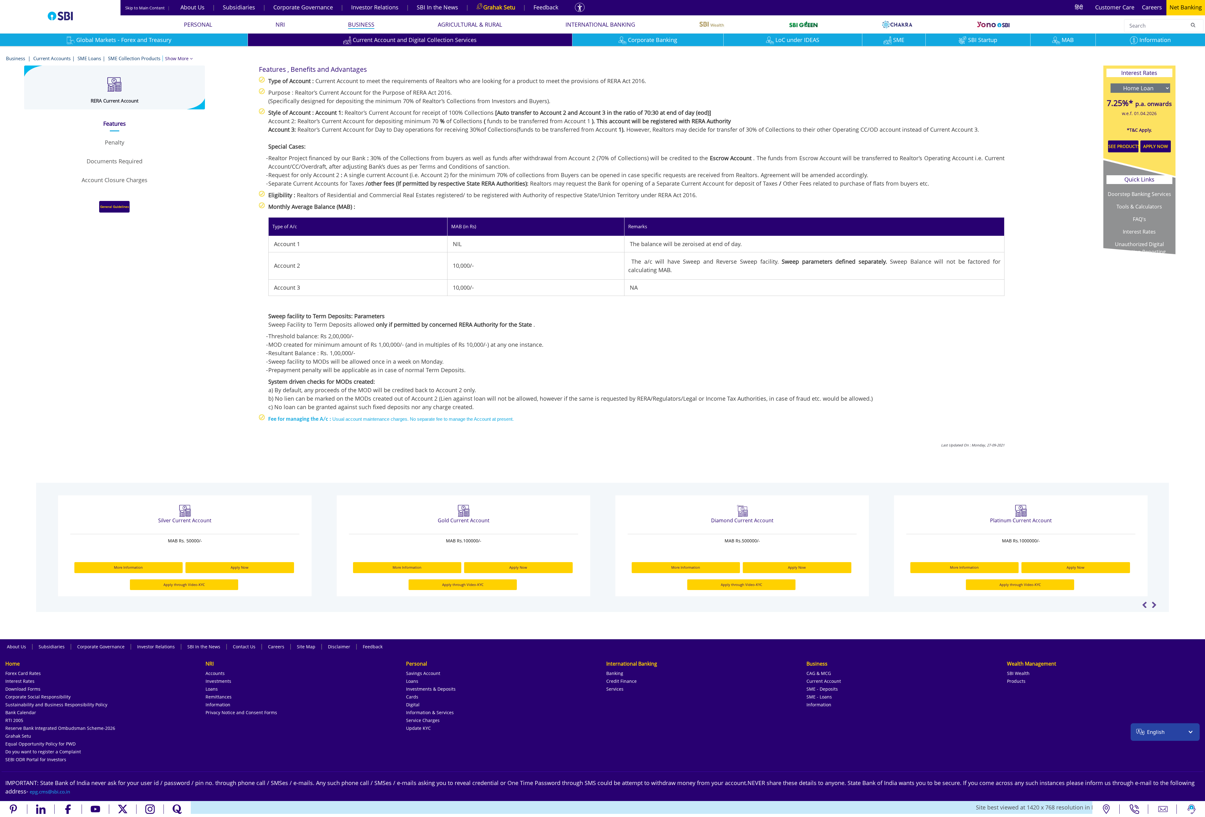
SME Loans (89, 58)
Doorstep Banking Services (1139, 194)
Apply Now (240, 567)
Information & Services (430, 712)
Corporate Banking (652, 40)
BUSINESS (361, 24)
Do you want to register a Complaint (43, 752)
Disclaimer (339, 647)
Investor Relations (375, 7)
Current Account (823, 681)
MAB (1068, 40)
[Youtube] (95, 809)
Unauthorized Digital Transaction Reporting (1139, 248)
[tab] (114, 123)
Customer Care (1114, 7)
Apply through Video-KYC (184, 584)
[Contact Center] (1134, 809)
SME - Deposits (822, 689)
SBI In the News (437, 7)
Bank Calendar (20, 712)
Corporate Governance (303, 7)
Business (16, 58)
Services (615, 689)
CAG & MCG (818, 673)
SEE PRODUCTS (1123, 146)
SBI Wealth (1018, 673)
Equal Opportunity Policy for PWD (40, 744)
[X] (123, 809)
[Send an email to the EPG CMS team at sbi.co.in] (50, 791)
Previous (1144, 605)
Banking (614, 673)
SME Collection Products (134, 58)
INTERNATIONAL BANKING (600, 24)
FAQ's (1139, 219)
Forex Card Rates (23, 673)
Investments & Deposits (431, 689)
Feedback (545, 7)
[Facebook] (68, 809)
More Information (128, 567)
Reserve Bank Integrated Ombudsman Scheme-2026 (60, 728)
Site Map (306, 647)
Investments (218, 681)
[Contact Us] (1163, 809)
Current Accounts (52, 58)
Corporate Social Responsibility (38, 697)
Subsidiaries (239, 7)
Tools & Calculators (1139, 206)
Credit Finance (621, 681)
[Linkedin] (41, 809)
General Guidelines (114, 206)
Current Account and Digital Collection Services (415, 40)
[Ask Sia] (1191, 809)
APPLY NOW (1155, 146)
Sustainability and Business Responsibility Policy (56, 705)
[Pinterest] (13, 809)
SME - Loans (819, 697)
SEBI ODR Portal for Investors (35, 759)
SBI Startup (982, 40)
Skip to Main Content (147, 8)
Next (1154, 605)
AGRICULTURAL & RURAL (470, 24)
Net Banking (1186, 7)
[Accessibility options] (580, 7)
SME (898, 40)
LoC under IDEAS (797, 40)
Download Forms (22, 689)
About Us (192, 7)
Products (1016, 681)
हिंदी (1079, 7)
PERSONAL (198, 24)
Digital (413, 705)
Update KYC (418, 728)
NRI (280, 24)
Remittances (219, 697)
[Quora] (177, 809)
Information (1155, 40)
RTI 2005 (14, 720)
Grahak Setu (18, 736)
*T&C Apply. (1139, 130)
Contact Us (244, 647)
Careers (1152, 7)
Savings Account (423, 673)
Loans (212, 689)
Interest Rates (1139, 231)
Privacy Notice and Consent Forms (241, 712)
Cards (412, 697)
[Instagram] (150, 809)
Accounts (215, 673)
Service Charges (423, 720)
